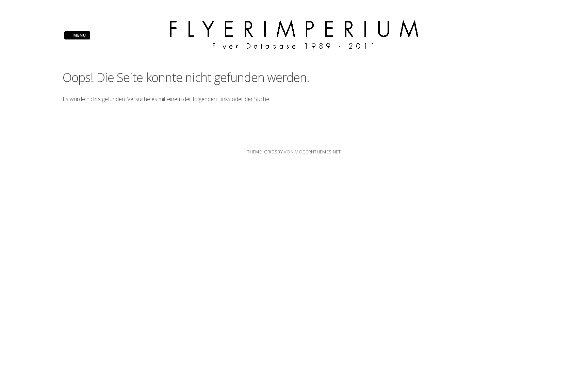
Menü (79, 35)
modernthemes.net (318, 152)
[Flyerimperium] (294, 48)
